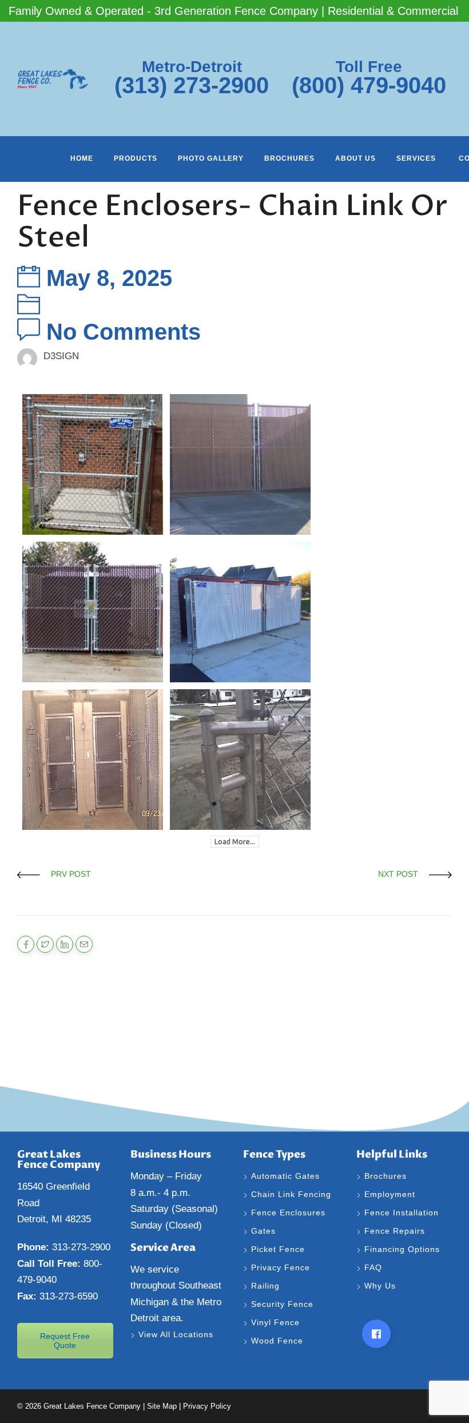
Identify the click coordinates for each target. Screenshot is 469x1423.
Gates (263, 1230)
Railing (265, 1285)
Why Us (381, 1285)
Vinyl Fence (277, 1322)
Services (417, 158)
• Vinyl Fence (44, 1061)
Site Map (162, 1406)
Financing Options (403, 1249)
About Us (355, 158)
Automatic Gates (285, 1175)
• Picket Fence (46, 1045)
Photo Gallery (211, 158)
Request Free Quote (65, 1340)
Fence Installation (403, 1212)
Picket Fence (278, 1249)
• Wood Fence (46, 1078)
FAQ (373, 1267)
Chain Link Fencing (291, 1194)
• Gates (32, 995)
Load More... (234, 841)
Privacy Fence (280, 1267)
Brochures (289, 158)
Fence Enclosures (288, 1212)
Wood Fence (278, 1340)
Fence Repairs (396, 1230)
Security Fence (282, 1304)
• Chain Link (42, 1011)
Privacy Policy (207, 1406)
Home (81, 158)
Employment (391, 1194)
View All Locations (175, 1334)
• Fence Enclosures (57, 1028)
